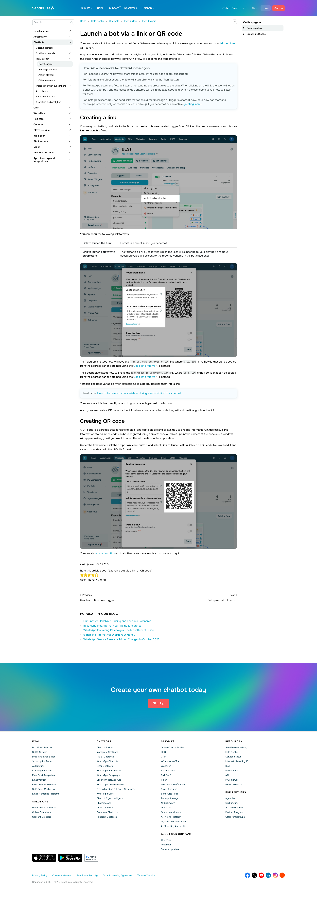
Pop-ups (39, 119)
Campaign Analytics (42, 770)
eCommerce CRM (170, 761)
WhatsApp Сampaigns (108, 775)
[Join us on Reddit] (282, 875)
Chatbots (39, 42)
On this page (250, 22)
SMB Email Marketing (43, 789)
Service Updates (170, 849)
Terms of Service (146, 875)
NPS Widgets (168, 802)
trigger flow (227, 43)
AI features (42, 91)
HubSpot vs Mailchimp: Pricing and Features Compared (117, 621)
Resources (130, 8)
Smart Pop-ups (169, 789)
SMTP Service (39, 752)
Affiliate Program (234, 807)
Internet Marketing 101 (237, 761)
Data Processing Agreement (117, 875)
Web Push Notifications (173, 784)
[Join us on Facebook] (247, 875)
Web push (39, 135)
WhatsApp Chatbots (107, 761)
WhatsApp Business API (109, 770)
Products (85, 8)
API (227, 775)
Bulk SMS (166, 775)
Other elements (46, 80)
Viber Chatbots (105, 807)
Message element (47, 69)
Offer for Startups (235, 816)
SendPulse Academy (236, 747)
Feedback (166, 844)
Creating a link (254, 28)
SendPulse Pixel (169, 793)
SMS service (41, 141)
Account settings (44, 152)
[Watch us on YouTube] (261, 875)
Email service (41, 31)
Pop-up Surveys (169, 798)
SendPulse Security (87, 875)
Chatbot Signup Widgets (110, 798)
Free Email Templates (43, 775)
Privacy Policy (39, 875)
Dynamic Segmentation (173, 821)
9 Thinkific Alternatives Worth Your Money (109, 634)
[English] (255, 8)
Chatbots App (104, 802)
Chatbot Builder (105, 747)
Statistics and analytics (48, 102)
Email (36, 741)
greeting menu (192, 104)
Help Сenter (231, 752)
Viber (37, 147)
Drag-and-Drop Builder (44, 756)
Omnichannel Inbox (171, 812)
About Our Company (176, 834)
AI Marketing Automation (174, 826)
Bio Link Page (168, 770)
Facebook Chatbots (107, 812)
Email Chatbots (105, 765)
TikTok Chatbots (105, 756)
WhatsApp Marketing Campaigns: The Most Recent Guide (118, 630)
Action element (46, 74)
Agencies (230, 798)
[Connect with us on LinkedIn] (268, 875)
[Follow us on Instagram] (275, 875)
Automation (40, 36)
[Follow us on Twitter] (254, 875)
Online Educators (41, 812)
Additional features (46, 96)
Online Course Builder (172, 747)
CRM (36, 107)
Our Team (166, 839)
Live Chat (166, 807)
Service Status (233, 756)
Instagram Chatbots (107, 752)
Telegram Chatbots (107, 816)
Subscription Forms (42, 761)
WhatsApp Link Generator (110, 784)
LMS (163, 752)
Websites (39, 113)
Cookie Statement (62, 875)
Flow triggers (45, 63)
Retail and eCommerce (44, 807)
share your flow (106, 553)
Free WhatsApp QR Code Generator (116, 789)
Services (168, 741)
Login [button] (265, 8)
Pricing (100, 8)
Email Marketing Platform (45, 793)
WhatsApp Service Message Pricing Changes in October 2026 (121, 639)
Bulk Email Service (42, 747)
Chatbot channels (45, 53)
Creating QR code (256, 33)
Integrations (231, 770)
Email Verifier (39, 779)
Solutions (40, 801)
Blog (227, 765)
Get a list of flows (144, 365)
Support (114, 8)
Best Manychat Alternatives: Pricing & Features (112, 625)
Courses (38, 124)
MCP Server (231, 779)
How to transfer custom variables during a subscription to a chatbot (139, 393)
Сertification (231, 802)
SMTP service (42, 130)
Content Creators (41, 816)
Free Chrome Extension (44, 784)
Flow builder (42, 58)
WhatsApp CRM (105, 793)
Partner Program (234, 812)
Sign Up (278, 8)
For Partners (235, 792)
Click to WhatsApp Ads (109, 779)
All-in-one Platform (171, 816)
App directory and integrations (44, 160)
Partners (147, 8)
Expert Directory (234, 784)
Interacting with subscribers (51, 85)
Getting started (44, 47)
